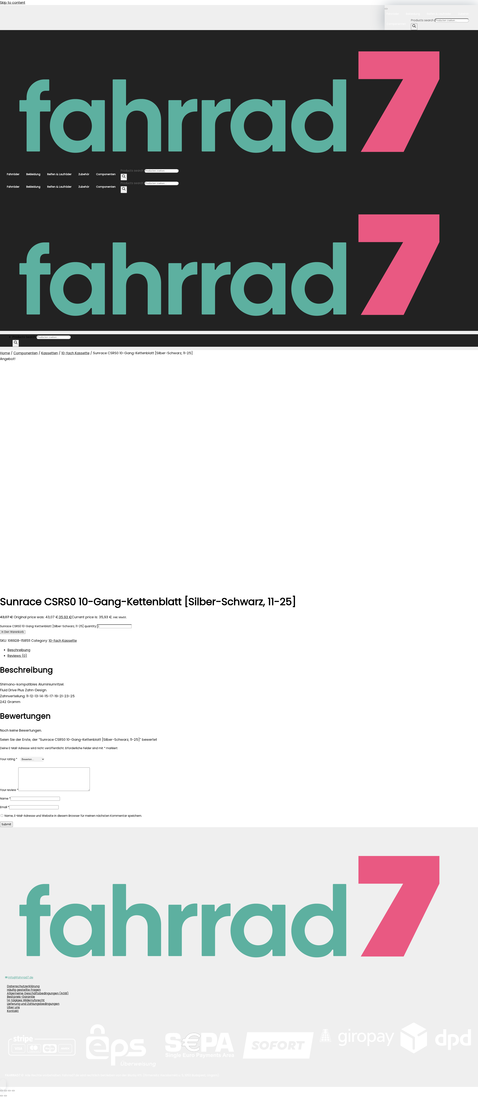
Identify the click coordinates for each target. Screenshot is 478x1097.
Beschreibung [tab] (18, 650)
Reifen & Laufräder (439, 14)
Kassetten (49, 353)
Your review (9, 790)
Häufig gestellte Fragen (24, 990)
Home (5, 353)
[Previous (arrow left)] (1, 1095)
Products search (422, 20)
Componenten (396, 24)
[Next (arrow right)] (5, 1095)
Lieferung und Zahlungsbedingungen (33, 1004)
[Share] (9, 1090)
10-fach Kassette (75, 353)
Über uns (13, 1007)
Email (4, 807)
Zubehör (463, 14)
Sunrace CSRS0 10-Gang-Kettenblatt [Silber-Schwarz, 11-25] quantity (48, 626)
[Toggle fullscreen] (5, 1090)
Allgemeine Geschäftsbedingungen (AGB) (38, 993)
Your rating (8, 759)
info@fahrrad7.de (20, 977)
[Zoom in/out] (1, 1090)
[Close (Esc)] (13, 1090)
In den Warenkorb (12, 632)
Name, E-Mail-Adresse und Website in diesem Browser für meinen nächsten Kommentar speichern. (73, 816)
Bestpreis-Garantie (21, 996)
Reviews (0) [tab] (17, 655)
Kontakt (13, 1011)
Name (5, 798)
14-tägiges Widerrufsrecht (26, 1000)
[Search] (414, 26)
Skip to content (12, 2)
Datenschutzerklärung (23, 986)
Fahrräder (393, 14)
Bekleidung (413, 14)
